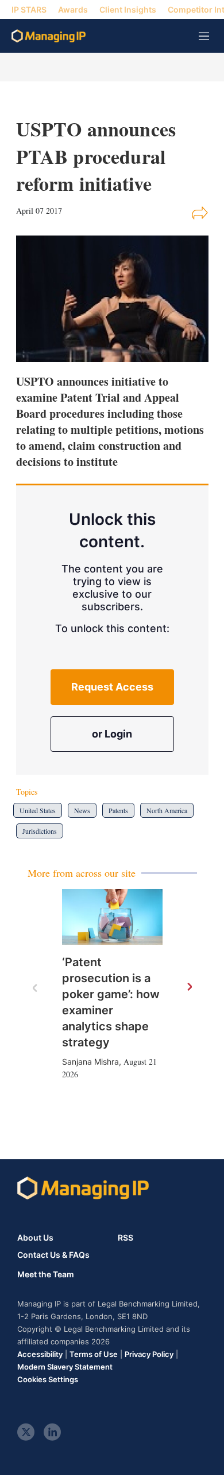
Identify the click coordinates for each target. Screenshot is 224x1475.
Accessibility (40, 1354)
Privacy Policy (149, 1354)
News (82, 810)
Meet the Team (45, 1274)
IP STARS (29, 9)
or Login (112, 734)
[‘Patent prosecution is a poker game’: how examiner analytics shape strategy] (112, 917)
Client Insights (127, 9)
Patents (118, 810)
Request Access (112, 687)
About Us (35, 1237)
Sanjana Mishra (90, 1061)
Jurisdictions (39, 830)
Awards (73, 9)
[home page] (48, 35)
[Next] (189, 987)
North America (166, 810)
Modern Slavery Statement (65, 1366)
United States (38, 810)
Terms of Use (93, 1354)
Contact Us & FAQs (53, 1255)
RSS (125, 1237)
